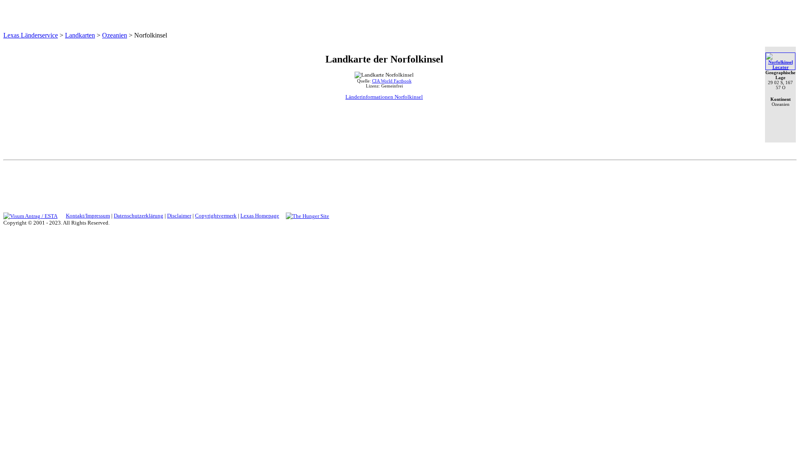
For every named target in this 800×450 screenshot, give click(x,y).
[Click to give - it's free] (307, 215)
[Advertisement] (398, 184)
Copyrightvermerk (216, 215)
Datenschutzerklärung (138, 215)
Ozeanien (114, 35)
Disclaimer (179, 215)
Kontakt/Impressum (88, 215)
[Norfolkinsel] (780, 67)
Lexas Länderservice (30, 35)
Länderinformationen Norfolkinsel (384, 97)
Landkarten (80, 35)
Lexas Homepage (259, 215)
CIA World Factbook (392, 80)
